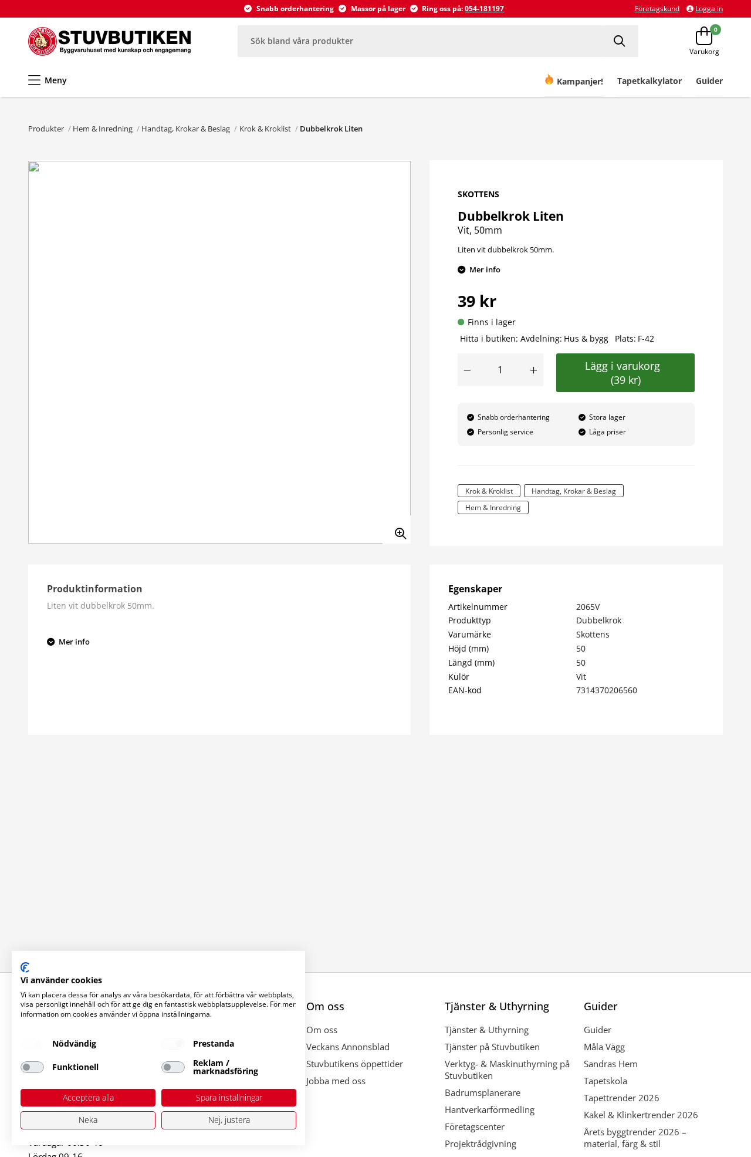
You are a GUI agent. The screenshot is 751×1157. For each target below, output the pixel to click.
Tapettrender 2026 (621, 1098)
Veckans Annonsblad (348, 1047)
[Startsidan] (109, 41)
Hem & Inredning (103, 128)
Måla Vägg (604, 1047)
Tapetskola (605, 1081)
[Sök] (620, 40)
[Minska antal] (467, 369)
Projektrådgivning (480, 1143)
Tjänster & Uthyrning (487, 1029)
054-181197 (484, 9)
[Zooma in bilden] (397, 529)
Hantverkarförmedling (490, 1109)
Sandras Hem (611, 1064)
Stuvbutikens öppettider (354, 1064)
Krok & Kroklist (265, 128)
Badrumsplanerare (482, 1092)
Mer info (484, 269)
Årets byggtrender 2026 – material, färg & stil (635, 1137)
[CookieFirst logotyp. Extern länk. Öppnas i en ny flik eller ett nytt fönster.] (25, 967)
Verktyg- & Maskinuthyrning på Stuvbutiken (507, 1069)
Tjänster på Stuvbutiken (492, 1047)
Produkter (46, 128)
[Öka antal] (534, 369)
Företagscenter (475, 1126)
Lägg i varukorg (625, 373)
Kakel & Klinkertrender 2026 (641, 1115)
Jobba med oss (336, 1081)
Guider (597, 1029)
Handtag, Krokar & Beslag (185, 128)
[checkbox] (32, 1044)
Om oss (321, 1029)
